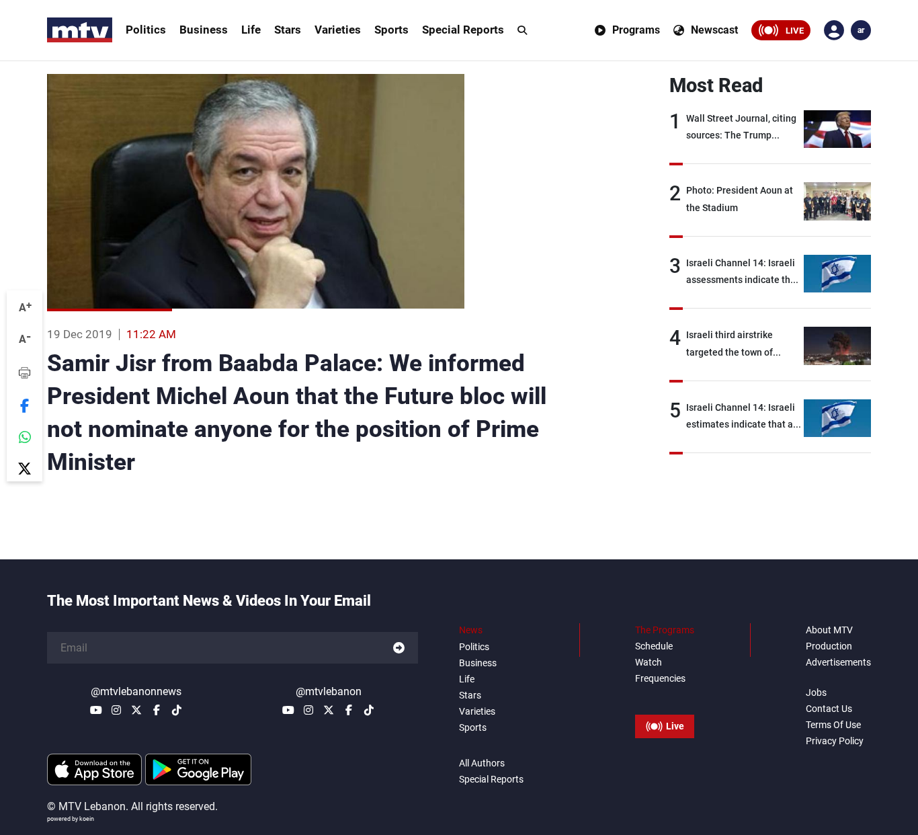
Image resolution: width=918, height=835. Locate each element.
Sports (391, 29)
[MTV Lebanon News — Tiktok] (177, 710)
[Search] (522, 30)
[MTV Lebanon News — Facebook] (157, 710)
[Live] (664, 696)
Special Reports (463, 29)
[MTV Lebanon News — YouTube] (96, 710)
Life (251, 29)
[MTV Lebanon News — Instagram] (116, 710)
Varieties (338, 29)
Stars (287, 29)
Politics (146, 29)
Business (203, 29)
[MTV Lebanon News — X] (136, 710)
